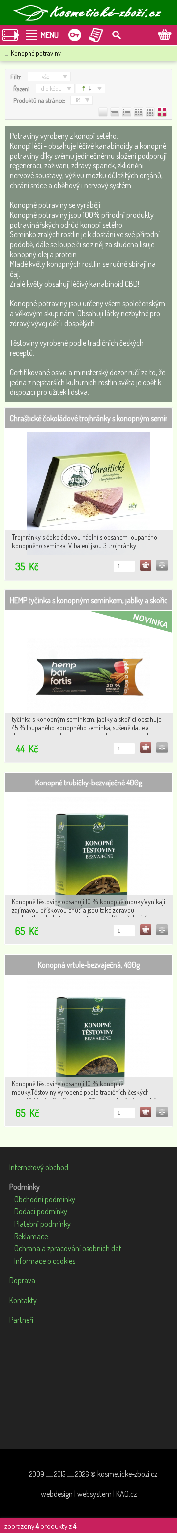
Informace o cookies (44, 1261)
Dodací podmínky (40, 1211)
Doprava (22, 1280)
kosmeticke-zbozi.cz (127, 1474)
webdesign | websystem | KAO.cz (89, 1494)
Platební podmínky (42, 1224)
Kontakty (23, 1300)
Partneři (21, 1320)
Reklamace (31, 1236)
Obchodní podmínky (44, 1199)
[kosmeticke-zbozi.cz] (88, 12)
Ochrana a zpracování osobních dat (67, 1248)
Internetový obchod (38, 1167)
